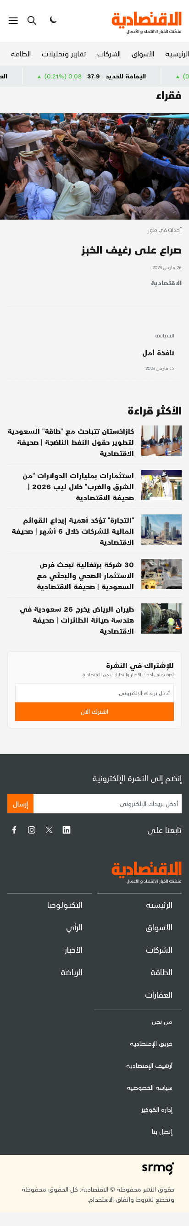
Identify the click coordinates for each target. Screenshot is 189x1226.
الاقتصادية (166, 283)
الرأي (74, 927)
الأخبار (74, 949)
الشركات (109, 53)
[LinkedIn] (66, 829)
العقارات (158, 994)
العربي (13, 76)
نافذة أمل (158, 352)
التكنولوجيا (65, 904)
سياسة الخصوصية (149, 1087)
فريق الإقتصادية (151, 1043)
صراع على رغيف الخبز (132, 249)
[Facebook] (14, 829)
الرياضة (72, 972)
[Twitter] (49, 830)
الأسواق (143, 53)
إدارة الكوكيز (156, 1109)
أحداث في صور (164, 230)
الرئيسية (177, 53)
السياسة (164, 336)
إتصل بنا (162, 1131)
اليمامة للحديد (141, 76)
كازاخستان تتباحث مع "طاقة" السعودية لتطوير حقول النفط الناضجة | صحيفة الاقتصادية (70, 441)
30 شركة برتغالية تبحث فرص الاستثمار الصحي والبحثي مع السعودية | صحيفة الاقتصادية (85, 575)
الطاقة (21, 53)
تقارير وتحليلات (64, 53)
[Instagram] (32, 829)
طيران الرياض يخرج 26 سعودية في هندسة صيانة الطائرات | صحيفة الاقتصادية (77, 619)
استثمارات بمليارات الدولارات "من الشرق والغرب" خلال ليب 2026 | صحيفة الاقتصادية (78, 486)
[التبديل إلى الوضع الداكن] (52, 20)
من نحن (162, 1021)
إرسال (20, 803)
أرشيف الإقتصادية (149, 1065)
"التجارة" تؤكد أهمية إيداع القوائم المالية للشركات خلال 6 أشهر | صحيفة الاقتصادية (72, 530)
